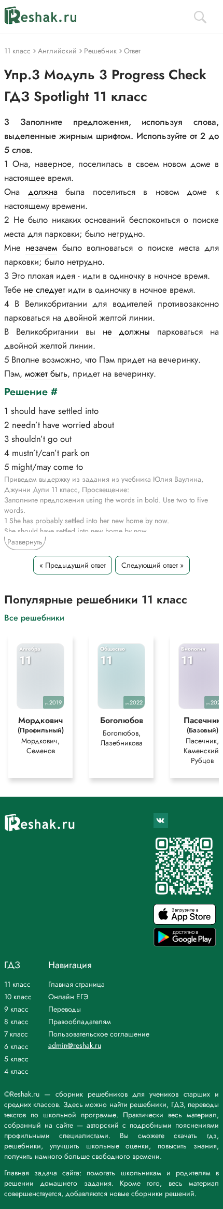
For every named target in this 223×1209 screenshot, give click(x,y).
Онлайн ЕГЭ (68, 996)
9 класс (16, 1009)
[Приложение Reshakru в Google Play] (185, 943)
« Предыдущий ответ (72, 565)
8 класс (16, 1021)
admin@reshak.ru (74, 1045)
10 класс (18, 996)
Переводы (64, 1009)
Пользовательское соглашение (98, 1034)
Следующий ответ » (152, 565)
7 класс (16, 1034)
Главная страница (76, 984)
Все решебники (34, 617)
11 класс (17, 984)
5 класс (16, 1059)
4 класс (16, 1071)
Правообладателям (79, 1021)
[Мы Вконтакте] (161, 820)
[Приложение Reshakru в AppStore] (185, 922)
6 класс (16, 1046)
